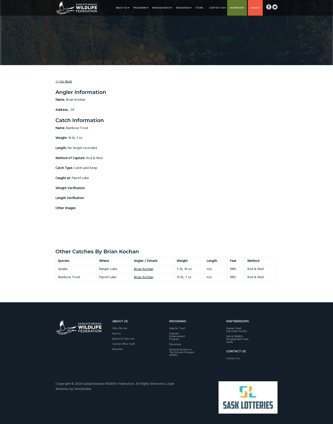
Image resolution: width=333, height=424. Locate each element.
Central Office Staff (123, 344)
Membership (237, 7)
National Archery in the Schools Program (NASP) (181, 352)
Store (199, 7)
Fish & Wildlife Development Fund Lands (237, 339)
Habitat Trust (177, 328)
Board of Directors (123, 339)
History (116, 333)
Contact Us (216, 7)
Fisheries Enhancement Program (177, 336)
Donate (255, 7)
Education (175, 344)
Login (170, 384)
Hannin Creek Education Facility (236, 330)
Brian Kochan (143, 269)
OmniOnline (82, 389)
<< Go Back (64, 81)
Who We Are (119, 328)
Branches (117, 349)
